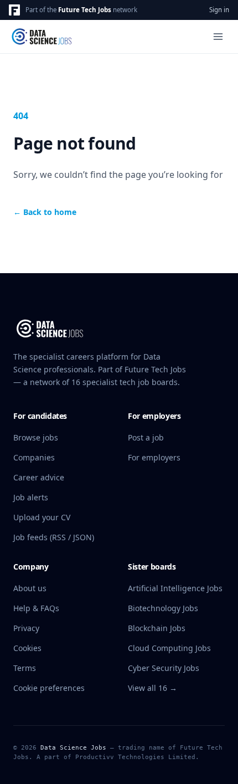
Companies (34, 457)
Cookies (27, 648)
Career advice (38, 477)
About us (29, 588)
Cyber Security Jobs (163, 668)
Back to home (44, 212)
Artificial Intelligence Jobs (175, 588)
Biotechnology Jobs (163, 608)
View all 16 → (152, 688)
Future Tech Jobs (84, 10)
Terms (24, 668)
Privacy (26, 628)
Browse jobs (35, 437)
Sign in (219, 10)
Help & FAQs (36, 608)
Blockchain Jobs (156, 628)
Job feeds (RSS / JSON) (53, 537)
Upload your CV (41, 517)
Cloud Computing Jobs (169, 648)
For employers (154, 457)
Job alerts (30, 497)
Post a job (146, 437)
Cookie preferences (49, 688)
